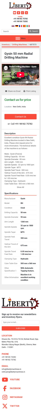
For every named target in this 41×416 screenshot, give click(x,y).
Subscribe (20, 328)
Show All (20, 187)
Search (35, 31)
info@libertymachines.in (11, 369)
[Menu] (17, 38)
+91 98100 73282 (20, 21)
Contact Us (20, 116)
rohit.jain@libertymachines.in (13, 372)
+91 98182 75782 (20, 19)
